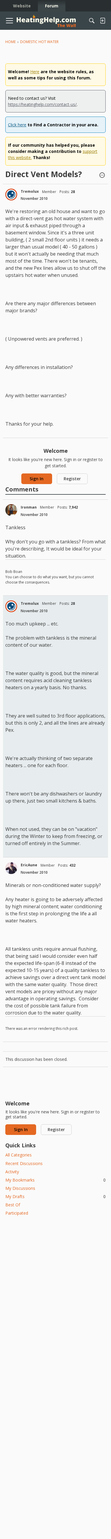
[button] (102, 175)
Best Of (12, 1205)
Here (34, 71)
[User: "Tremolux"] (11, 194)
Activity (12, 1171)
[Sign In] (102, 21)
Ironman (29, 507)
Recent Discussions (24, 1163)
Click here (17, 125)
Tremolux (30, 191)
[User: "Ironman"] (11, 510)
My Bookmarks (55, 1180)
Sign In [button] (37, 478)
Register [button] (72, 478)
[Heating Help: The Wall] (46, 21)
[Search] (91, 21)
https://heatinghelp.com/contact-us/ (42, 104)
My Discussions (20, 1188)
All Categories (18, 1155)
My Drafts (55, 1196)
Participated (16, 1213)
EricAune (29, 864)
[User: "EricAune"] (11, 868)
